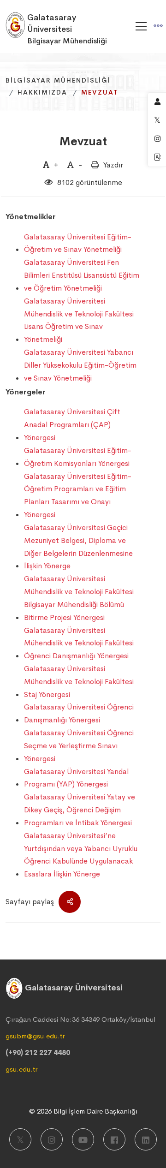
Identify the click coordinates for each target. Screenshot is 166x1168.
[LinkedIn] (146, 1139)
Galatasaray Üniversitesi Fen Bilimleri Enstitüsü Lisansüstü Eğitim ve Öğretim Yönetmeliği (81, 275)
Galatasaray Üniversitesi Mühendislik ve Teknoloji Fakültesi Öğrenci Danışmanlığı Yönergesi (79, 643)
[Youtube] (83, 1139)
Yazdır (113, 165)
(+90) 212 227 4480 (38, 1052)
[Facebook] (114, 1139)
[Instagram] (52, 1139)
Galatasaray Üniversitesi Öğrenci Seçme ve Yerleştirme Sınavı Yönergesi (79, 745)
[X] (20, 1139)
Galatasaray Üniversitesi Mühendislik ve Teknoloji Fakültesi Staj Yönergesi (79, 681)
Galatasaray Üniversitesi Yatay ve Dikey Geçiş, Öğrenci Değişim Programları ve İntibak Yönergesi (79, 810)
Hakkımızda (42, 92)
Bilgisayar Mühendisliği (58, 80)
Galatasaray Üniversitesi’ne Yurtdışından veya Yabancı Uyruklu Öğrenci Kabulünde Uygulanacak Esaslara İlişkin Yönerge (80, 855)
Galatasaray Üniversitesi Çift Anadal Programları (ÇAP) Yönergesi (72, 424)
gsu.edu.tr (21, 1069)
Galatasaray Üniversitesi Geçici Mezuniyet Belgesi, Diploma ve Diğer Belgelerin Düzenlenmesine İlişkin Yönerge (78, 547)
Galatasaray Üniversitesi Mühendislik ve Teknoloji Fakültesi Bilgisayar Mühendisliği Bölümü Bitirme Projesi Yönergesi (79, 598)
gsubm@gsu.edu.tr (35, 1035)
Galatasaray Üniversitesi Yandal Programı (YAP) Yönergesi (76, 778)
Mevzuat (83, 141)
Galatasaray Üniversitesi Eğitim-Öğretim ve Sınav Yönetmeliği (77, 243)
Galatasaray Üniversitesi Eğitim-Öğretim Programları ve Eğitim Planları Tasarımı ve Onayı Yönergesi (77, 495)
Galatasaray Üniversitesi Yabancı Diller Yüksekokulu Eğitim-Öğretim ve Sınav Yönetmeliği (80, 365)
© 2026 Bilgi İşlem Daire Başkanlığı (83, 1111)
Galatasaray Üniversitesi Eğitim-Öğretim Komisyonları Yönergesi (77, 457)
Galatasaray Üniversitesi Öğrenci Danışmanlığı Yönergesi (79, 713)
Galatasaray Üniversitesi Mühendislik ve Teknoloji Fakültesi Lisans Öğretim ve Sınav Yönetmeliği (79, 320)
